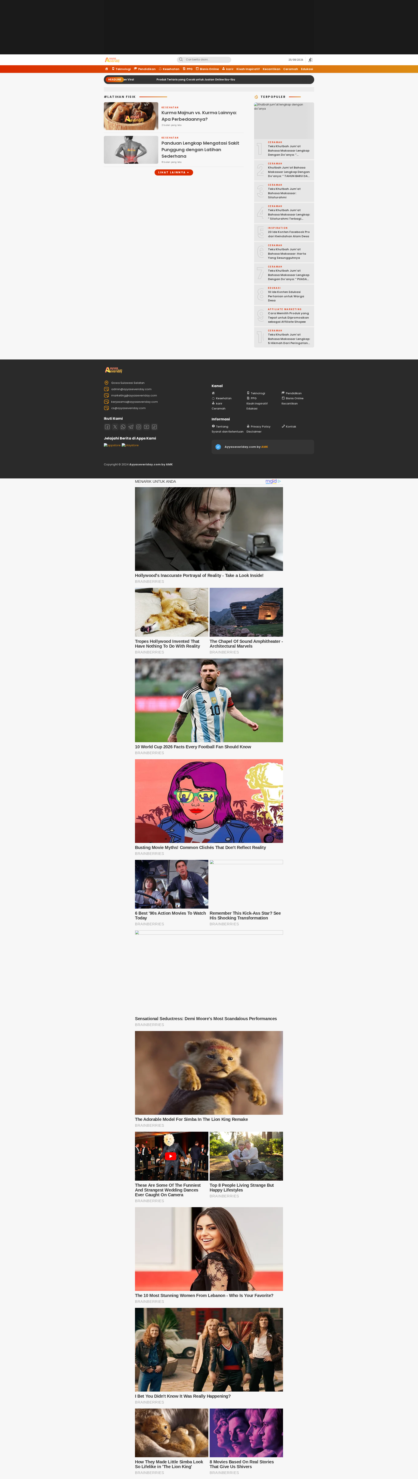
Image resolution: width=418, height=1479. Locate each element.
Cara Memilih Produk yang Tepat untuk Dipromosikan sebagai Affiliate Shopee (288, 317)
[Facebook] (107, 426)
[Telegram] (130, 426)
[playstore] (130, 445)
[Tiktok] (154, 426)
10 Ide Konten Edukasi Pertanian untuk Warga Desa (286, 296)
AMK (264, 447)
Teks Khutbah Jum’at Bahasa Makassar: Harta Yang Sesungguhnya (287, 253)
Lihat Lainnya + (173, 172)
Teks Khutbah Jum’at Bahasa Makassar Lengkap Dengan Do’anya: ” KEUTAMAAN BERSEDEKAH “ (288, 152)
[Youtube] (146, 426)
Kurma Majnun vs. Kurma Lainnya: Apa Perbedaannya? (199, 116)
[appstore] (112, 445)
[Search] (181, 60)
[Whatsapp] (123, 426)
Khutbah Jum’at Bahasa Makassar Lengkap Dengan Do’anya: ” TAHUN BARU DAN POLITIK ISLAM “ (289, 173)
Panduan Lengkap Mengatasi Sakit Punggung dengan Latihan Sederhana (200, 149)
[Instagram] (138, 426)
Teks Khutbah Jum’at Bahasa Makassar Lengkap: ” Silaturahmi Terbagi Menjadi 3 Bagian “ (289, 216)
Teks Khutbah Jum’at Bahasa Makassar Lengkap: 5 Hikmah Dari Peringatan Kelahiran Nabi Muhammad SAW (289, 343)
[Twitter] (115, 426)
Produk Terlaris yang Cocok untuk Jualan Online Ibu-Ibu (128, 79)
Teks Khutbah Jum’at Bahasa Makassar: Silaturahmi (284, 193)
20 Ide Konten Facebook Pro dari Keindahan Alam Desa (289, 234)
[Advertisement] (209, 30)
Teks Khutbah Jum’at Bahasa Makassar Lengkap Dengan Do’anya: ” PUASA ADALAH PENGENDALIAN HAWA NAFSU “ (288, 279)
